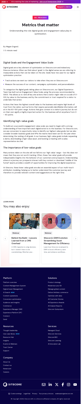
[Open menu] (77, 7)
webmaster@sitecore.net (64, 394)
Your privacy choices (46, 394)
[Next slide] (76, 239)
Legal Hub (27, 394)
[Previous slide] (5, 239)
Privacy (34, 394)
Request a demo (64, 7)
